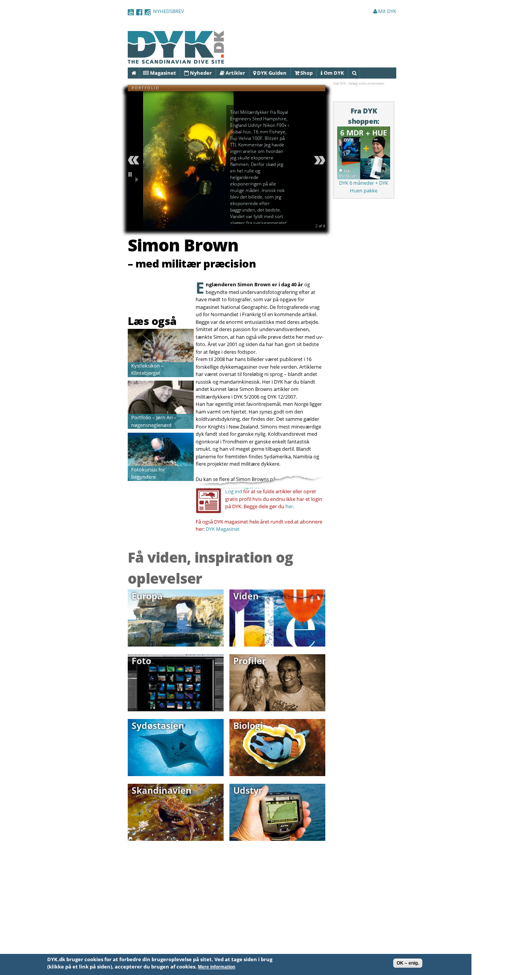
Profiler (249, 661)
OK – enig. (408, 963)
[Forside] (176, 59)
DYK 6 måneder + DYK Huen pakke (363, 186)
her (289, 506)
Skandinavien (161, 790)
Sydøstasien (158, 725)
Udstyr (247, 790)
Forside (138, 72)
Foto (141, 661)
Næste (318, 160)
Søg (359, 72)
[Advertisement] (173, 293)
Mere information (216, 967)
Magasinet (162, 72)
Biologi (248, 725)
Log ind (233, 491)
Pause (135, 177)
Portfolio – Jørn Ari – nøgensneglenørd (153, 421)
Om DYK (333, 72)
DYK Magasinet (223, 528)
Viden (246, 596)
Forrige (135, 160)
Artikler (234, 72)
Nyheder (200, 72)
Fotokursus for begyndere (148, 473)
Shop (306, 72)
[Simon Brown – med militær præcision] (188, 225)
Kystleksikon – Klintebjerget (147, 369)
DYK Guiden (271, 72)
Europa (147, 596)
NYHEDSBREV (168, 11)
